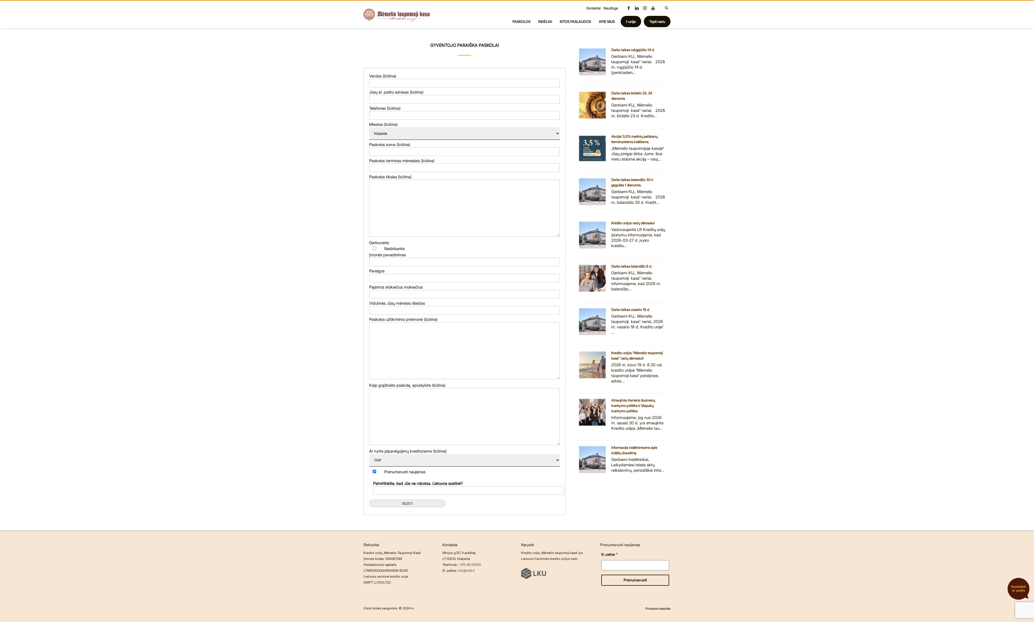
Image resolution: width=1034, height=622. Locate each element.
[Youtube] (653, 8)
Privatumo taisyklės (657, 608)
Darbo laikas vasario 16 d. (630, 309)
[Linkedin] (637, 8)
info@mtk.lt (466, 570)
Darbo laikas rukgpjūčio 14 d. (633, 50)
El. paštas (609, 554)
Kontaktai (593, 8)
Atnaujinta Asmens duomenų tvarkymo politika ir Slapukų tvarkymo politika (633, 405)
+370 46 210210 (469, 565)
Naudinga (610, 8)
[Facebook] (629, 8)
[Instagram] (645, 8)
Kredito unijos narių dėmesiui (633, 223)
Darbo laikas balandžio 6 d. (631, 266)
